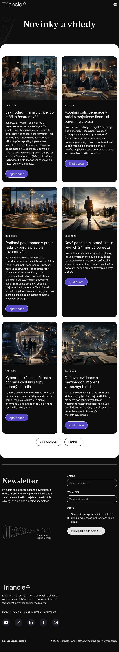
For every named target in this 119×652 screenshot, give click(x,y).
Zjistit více (16, 174)
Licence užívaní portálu (14, 641)
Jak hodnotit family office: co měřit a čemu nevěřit (29, 114)
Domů (6, 612)
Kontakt (50, 612)
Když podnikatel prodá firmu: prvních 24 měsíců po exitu (89, 245)
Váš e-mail (73, 492)
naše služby (32, 612)
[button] (115, 4)
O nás (17, 612)
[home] (14, 4)
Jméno (71, 475)
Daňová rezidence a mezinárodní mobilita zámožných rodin (82, 382)
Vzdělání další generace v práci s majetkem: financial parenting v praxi (87, 117)
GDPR (70, 508)
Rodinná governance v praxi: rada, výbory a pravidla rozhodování (29, 247)
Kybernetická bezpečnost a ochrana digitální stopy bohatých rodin (28, 382)
